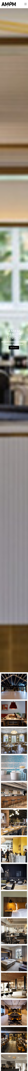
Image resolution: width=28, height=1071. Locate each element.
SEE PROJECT (14, 347)
